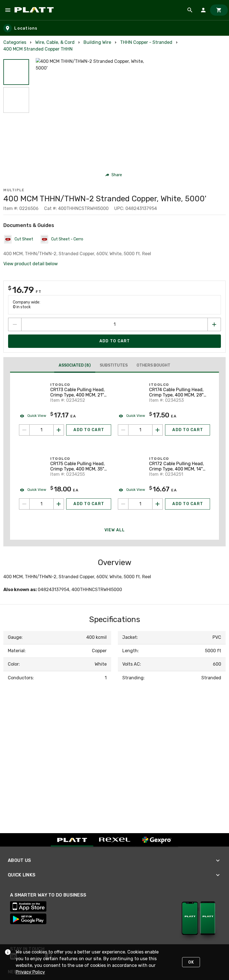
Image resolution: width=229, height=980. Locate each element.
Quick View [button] (36, 415)
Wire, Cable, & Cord (55, 42)
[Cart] (219, 10)
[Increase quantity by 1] (214, 324)
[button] (16, 72)
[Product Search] (190, 10)
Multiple (13, 190)
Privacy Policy (30, 972)
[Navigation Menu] (8, 10)
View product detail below (30, 263)
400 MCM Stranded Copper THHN (38, 49)
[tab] (74, 366)
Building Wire (97, 42)
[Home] (35, 10)
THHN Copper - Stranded (146, 42)
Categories (14, 42)
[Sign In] (203, 10)
